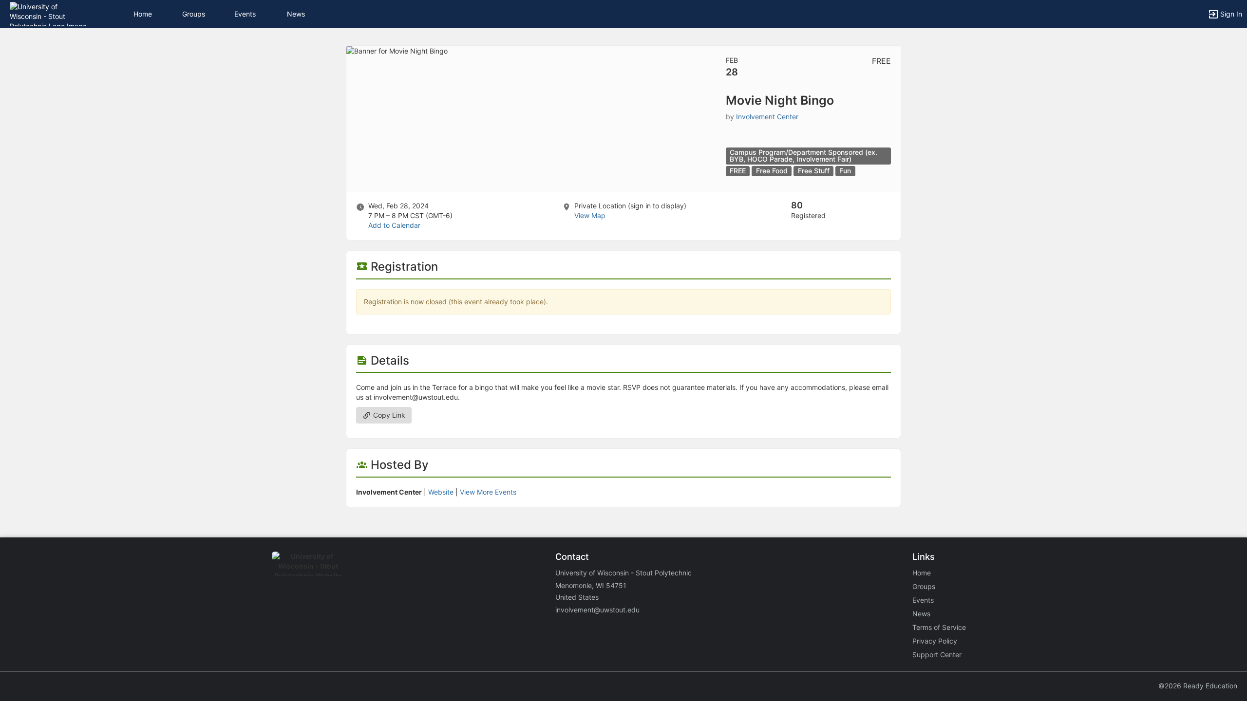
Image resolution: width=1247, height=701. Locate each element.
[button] (50, 13)
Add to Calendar (394, 225)
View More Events (488, 492)
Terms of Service (939, 627)
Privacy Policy (934, 641)
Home (921, 573)
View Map (589, 215)
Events (245, 14)
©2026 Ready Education (1197, 686)
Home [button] (142, 14)
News (296, 14)
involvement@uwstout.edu (597, 610)
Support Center (937, 654)
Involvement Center (767, 116)
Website (440, 492)
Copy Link (388, 415)
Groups (193, 14)
